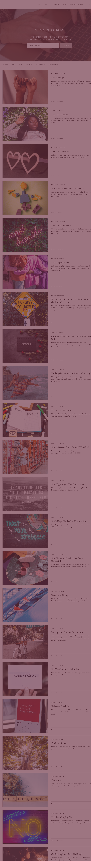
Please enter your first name (30, 423)
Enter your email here (28, 430)
